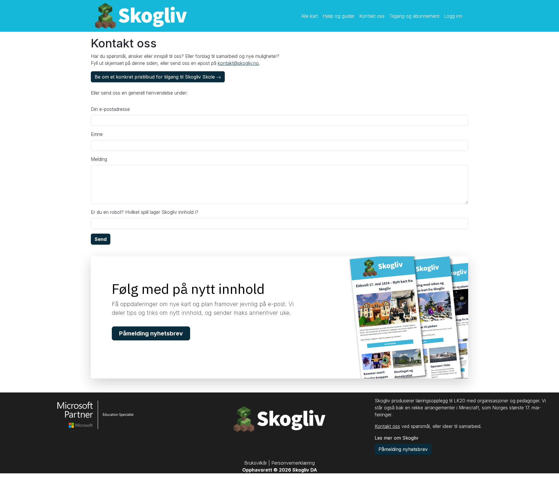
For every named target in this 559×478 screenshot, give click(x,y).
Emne (97, 134)
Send (101, 239)
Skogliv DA (304, 470)
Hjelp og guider (339, 16)
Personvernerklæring (293, 463)
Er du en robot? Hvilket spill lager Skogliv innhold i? (144, 212)
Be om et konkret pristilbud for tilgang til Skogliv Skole (155, 77)
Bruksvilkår (255, 463)
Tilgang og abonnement (414, 16)
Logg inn (453, 16)
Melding (99, 159)
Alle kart (309, 16)
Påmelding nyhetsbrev (151, 333)
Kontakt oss (372, 16)
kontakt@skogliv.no (238, 63)
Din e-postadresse (110, 109)
